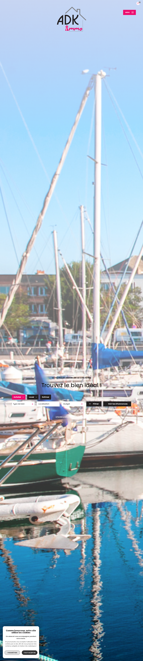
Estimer (45, 397)
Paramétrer (12, 653)
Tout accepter (30, 653)
